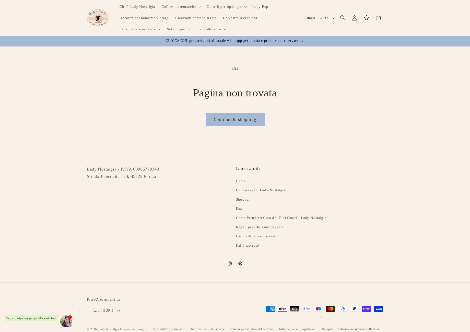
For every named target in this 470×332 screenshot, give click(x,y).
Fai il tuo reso (247, 245)
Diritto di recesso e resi (255, 236)
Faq (239, 208)
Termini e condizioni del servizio (251, 329)
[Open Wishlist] (366, 18)
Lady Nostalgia (109, 329)
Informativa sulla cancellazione (359, 329)
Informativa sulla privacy (207, 329)
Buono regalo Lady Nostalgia (260, 190)
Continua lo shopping (235, 119)
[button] (180, 6)
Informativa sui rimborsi (169, 329)
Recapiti (327, 329)
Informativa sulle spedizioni (298, 329)
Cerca (241, 181)
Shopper (243, 199)
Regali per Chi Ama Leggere (260, 227)
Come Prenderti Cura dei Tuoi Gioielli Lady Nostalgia (281, 218)
